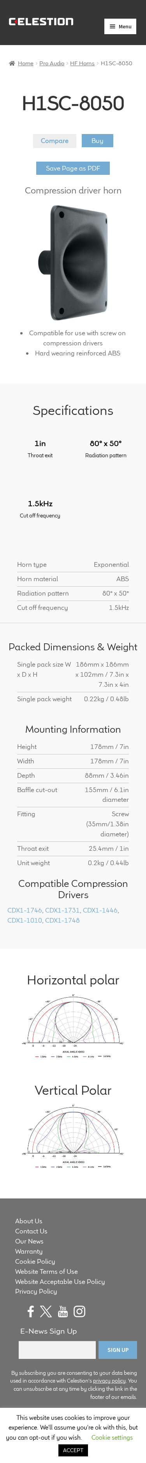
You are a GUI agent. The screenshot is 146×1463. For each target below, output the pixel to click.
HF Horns (82, 63)
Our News (29, 1241)
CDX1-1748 (62, 920)
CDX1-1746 (24, 910)
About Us (28, 1221)
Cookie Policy (35, 1261)
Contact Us (31, 1231)
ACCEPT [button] (73, 1450)
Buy (97, 140)
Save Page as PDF (73, 168)
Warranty (29, 1251)
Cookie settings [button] (112, 1437)
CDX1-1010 (24, 920)
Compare (55, 140)
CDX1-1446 (100, 910)
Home (25, 63)
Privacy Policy (36, 1291)
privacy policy (109, 1380)
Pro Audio (51, 63)
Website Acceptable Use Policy (60, 1281)
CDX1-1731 (62, 910)
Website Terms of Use (46, 1271)
